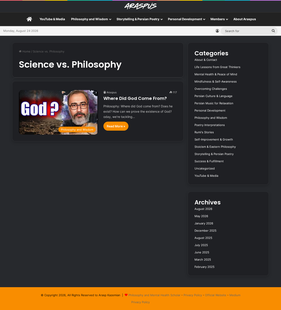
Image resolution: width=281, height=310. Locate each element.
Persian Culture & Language (213, 96)
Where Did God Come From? (135, 98)
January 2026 (204, 223)
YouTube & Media (52, 19)
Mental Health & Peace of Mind (216, 74)
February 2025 (204, 267)
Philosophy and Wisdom (89, 19)
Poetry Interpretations (210, 125)
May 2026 (201, 216)
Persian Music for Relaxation (214, 103)
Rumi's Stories (204, 132)
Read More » (116, 126)
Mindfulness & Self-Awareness (216, 81)
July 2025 (201, 245)
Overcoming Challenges (211, 88)
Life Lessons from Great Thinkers (217, 67)
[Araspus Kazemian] (140, 6)
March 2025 (203, 259)
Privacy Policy (193, 295)
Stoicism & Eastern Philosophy (215, 146)
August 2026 (203, 209)
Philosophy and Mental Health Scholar (154, 295)
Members (218, 19)
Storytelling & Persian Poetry (138, 19)
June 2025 (202, 252)
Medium (234, 295)
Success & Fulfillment (209, 161)
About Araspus (244, 19)
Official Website (215, 295)
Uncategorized (205, 168)
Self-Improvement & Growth (214, 139)
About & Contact (206, 59)
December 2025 (205, 230)
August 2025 (203, 238)
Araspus (112, 92)
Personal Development (185, 19)
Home (26, 51)
